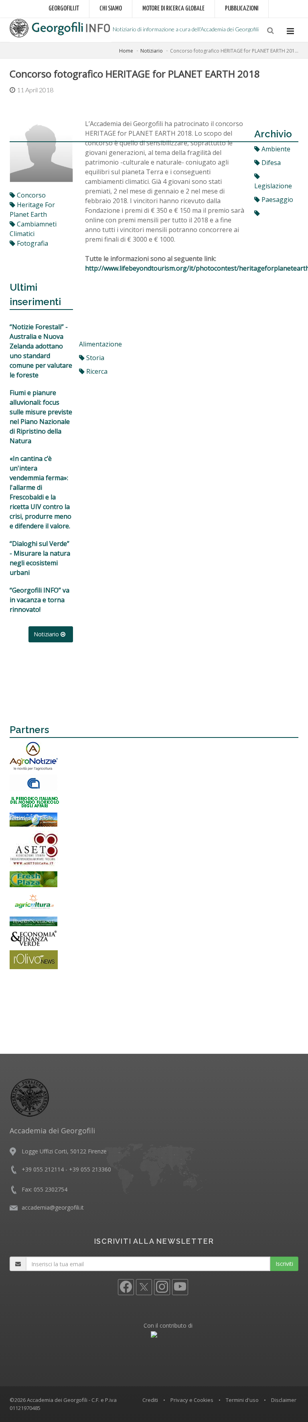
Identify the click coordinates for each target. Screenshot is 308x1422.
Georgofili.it (64, 8)
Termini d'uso (242, 1400)
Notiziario (151, 50)
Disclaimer (283, 1400)
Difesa (270, 162)
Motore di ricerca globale (173, 8)
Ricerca (96, 371)
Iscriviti (284, 1263)
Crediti (150, 1400)
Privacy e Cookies (191, 1400)
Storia (94, 357)
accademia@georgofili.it (53, 1207)
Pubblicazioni (241, 8)
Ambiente (275, 149)
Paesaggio (276, 199)
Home (126, 50)
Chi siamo (110, 8)
